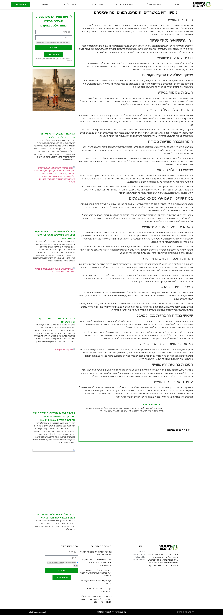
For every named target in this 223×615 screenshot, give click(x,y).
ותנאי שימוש (40, 43)
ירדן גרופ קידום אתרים (186, 612)
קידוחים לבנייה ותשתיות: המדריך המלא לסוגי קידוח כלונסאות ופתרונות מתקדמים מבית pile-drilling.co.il (54, 416)
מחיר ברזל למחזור (68, 4)
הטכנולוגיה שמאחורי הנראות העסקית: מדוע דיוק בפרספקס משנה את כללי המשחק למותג (54, 234)
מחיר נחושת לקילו (154, 4)
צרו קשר (44, 4)
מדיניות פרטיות (51, 43)
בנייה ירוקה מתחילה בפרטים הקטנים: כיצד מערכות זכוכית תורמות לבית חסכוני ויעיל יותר (96, 573)
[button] (82, 430)
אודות (176, 4)
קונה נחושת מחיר (96, 4)
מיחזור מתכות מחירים (124, 4)
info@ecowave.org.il (37, 612)
